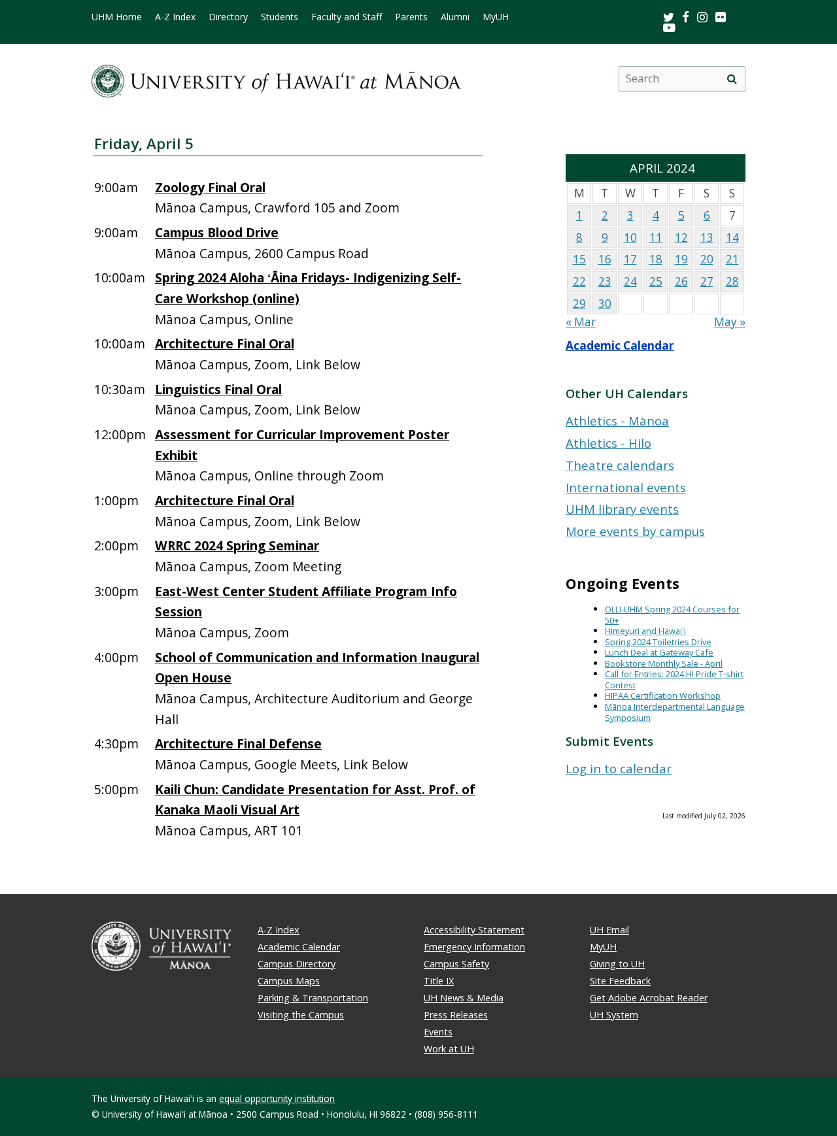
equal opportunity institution (277, 1098)
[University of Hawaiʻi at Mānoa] (276, 79)
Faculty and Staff (346, 17)
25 (655, 281)
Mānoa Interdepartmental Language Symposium (675, 712)
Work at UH (449, 1049)
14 (732, 237)
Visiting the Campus (301, 1015)
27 (706, 281)
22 (579, 281)
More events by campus (635, 531)
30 (604, 303)
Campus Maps (289, 981)
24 (630, 281)
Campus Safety (456, 964)
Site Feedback (620, 981)
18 (655, 259)
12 (681, 237)
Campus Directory (296, 964)
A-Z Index (175, 17)
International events (626, 487)
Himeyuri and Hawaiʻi (645, 631)
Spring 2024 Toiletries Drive (658, 642)
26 (681, 281)
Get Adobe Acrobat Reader (649, 998)
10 (630, 237)
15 (579, 259)
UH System (614, 1015)
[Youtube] (669, 27)
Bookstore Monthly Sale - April (664, 663)
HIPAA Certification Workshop (663, 695)
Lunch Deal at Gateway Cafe (659, 652)
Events (438, 1032)
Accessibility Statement (474, 930)
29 (579, 303)
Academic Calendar (620, 345)
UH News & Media (464, 998)
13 (706, 237)
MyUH (496, 17)
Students (279, 17)
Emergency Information (474, 947)
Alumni (455, 17)
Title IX (439, 981)
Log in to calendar (619, 768)
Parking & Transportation (313, 998)
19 (681, 259)
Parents (411, 17)
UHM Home (117, 17)
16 (604, 259)
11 (655, 237)
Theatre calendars (620, 465)
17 (630, 259)
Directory (228, 17)
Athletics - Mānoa (617, 420)
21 (732, 259)
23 (604, 281)
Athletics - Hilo (608, 443)
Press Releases (456, 1015)
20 (706, 259)
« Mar (581, 321)
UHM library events (622, 509)
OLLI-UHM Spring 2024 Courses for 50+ (672, 614)
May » (729, 321)
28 (732, 281)
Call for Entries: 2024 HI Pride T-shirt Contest (674, 679)
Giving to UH (617, 964)
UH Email (609, 930)
